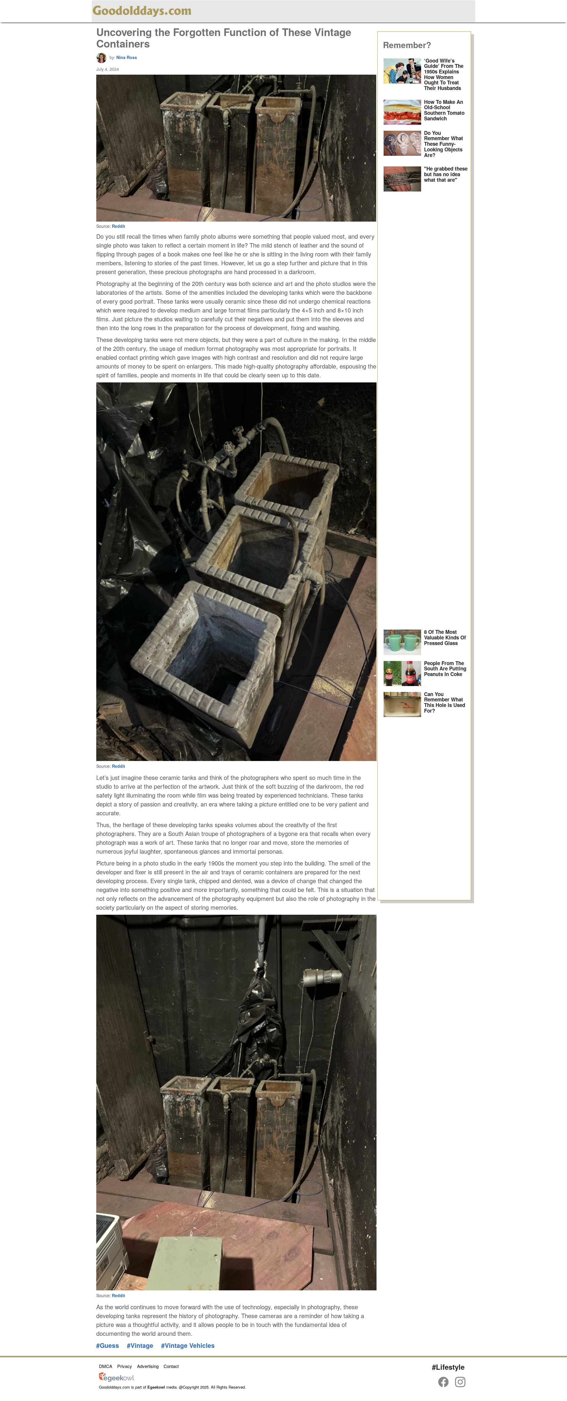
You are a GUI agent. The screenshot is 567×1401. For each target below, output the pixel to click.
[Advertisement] (424, 410)
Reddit (118, 226)
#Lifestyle (448, 1367)
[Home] (142, 10)
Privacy (124, 1366)
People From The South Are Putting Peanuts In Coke (445, 668)
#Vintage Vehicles (188, 1345)
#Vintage (140, 1345)
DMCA (105, 1366)
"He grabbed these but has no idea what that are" (445, 174)
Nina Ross (126, 57)
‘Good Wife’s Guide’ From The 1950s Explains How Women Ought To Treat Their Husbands (443, 74)
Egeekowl (156, 1387)
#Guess (107, 1345)
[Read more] (402, 76)
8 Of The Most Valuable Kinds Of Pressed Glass (445, 637)
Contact (171, 1366)
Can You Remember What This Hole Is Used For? (444, 702)
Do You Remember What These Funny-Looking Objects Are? (443, 143)
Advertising (148, 1366)
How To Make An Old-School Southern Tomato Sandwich (444, 110)
